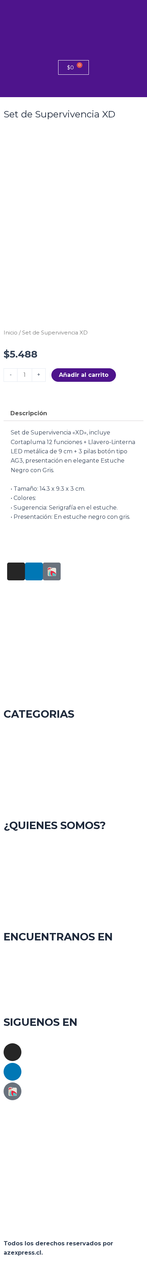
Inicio (10, 332)
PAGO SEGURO (73, 908)
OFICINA (73, 758)
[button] (73, 88)
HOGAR (73, 739)
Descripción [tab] (28, 413)
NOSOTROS (73, 851)
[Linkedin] (12, 1072)
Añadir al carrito (83, 374)
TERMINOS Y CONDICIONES (73, 869)
